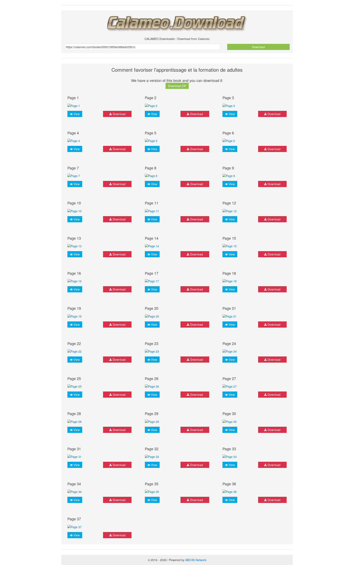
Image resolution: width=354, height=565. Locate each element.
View (76, 114)
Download (258, 47)
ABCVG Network (195, 560)
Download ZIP (177, 86)
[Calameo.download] (177, 22)
